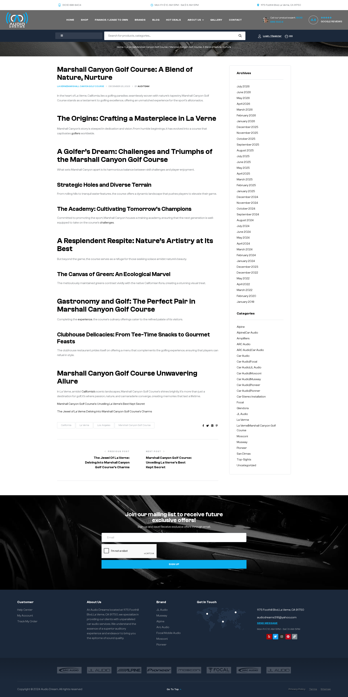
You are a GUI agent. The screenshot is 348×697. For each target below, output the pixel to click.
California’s (89, 391)
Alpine (241, 326)
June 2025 (244, 162)
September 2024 (248, 214)
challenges (107, 222)
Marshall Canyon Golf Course (135, 425)
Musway (242, 442)
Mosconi (242, 436)
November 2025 (247, 133)
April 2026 (243, 104)
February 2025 (246, 185)
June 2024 (244, 231)
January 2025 (246, 191)
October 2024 (246, 208)
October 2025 (246, 138)
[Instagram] (282, 636)
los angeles (103, 425)
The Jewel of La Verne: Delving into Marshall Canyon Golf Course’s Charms (104, 411)
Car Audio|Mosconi (249, 373)
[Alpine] (129, 670)
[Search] (240, 36)
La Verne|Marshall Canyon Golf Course (146, 47)
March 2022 (244, 290)
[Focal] (219, 670)
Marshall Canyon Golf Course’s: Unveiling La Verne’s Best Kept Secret (101, 404)
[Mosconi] (189, 670)
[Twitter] (275, 636)
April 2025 (243, 173)
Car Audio (243, 355)
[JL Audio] (99, 670)
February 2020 (246, 296)
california (66, 425)
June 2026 (244, 92)
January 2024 (246, 261)
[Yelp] (269, 636)
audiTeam (143, 86)
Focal (240, 402)
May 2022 (243, 278)
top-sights (244, 459)
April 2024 (243, 243)
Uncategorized (246, 465)
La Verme (243, 419)
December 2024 (247, 197)
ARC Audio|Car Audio (250, 350)
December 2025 (247, 127)
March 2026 (245, 109)
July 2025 (243, 156)
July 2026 (243, 86)
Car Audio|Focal (247, 361)
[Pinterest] (288, 636)
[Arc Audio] (69, 670)
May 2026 (243, 98)
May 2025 (243, 167)
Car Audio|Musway (249, 379)
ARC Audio (243, 344)
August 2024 (245, 220)
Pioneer (242, 448)
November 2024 (247, 202)
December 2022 (247, 272)
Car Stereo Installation (251, 396)
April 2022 (243, 284)
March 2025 (245, 179)
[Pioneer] (159, 670)
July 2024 (243, 226)
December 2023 (247, 266)
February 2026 (246, 115)
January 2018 (245, 301)
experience (85, 319)
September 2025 (248, 144)
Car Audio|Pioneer (248, 385)
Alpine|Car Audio (247, 332)
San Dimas (244, 453)
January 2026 (246, 121)
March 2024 (245, 249)
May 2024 (243, 237)
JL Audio (242, 414)
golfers (75, 133)
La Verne (84, 425)
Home (120, 47)
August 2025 (245, 150)
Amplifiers (243, 338)
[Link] (294, 636)
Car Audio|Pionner (248, 390)
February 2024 (246, 255)
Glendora (243, 408)
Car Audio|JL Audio (249, 367)
